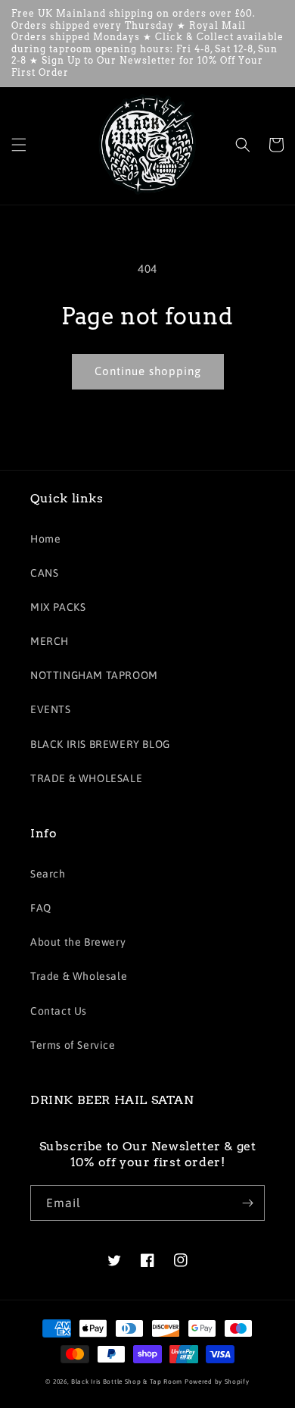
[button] (19, 144)
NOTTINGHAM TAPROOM (94, 675)
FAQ (40, 908)
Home (45, 539)
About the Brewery (78, 942)
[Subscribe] (247, 1203)
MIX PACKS (57, 607)
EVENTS (50, 709)
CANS (44, 573)
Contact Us (58, 1011)
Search (48, 874)
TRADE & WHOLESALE (86, 778)
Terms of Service (73, 1045)
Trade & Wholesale (78, 976)
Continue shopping (148, 371)
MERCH (49, 641)
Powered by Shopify (217, 1381)
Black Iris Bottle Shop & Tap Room (126, 1381)
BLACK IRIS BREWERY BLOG (100, 744)
